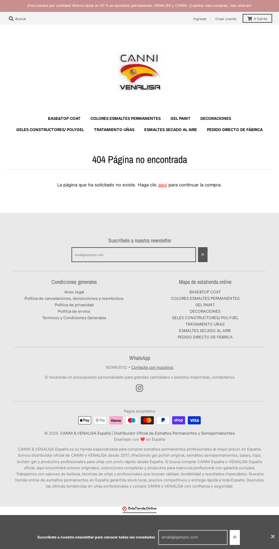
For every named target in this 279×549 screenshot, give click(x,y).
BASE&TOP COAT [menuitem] (64, 118)
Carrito (260, 19)
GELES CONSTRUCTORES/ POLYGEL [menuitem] (50, 129)
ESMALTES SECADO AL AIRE (205, 330)
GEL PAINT (205, 305)
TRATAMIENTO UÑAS (205, 324)
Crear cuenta (225, 19)
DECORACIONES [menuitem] (215, 118)
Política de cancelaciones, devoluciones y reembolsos (74, 298)
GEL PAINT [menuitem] (180, 118)
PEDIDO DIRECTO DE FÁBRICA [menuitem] (235, 129)
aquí (162, 184)
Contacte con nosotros (152, 367)
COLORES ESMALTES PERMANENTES (205, 298)
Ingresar (200, 19)
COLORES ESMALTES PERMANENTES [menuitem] (126, 118)
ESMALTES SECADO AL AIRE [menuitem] (170, 129)
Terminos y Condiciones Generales (74, 317)
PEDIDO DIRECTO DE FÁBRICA (205, 337)
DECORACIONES (205, 311)
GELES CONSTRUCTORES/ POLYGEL (205, 317)
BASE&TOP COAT (205, 292)
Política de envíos (74, 311)
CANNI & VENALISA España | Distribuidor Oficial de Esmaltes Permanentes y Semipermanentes (147, 433)
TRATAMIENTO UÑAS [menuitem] (114, 129)
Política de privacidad (74, 305)
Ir (234, 537)
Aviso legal (74, 292)
